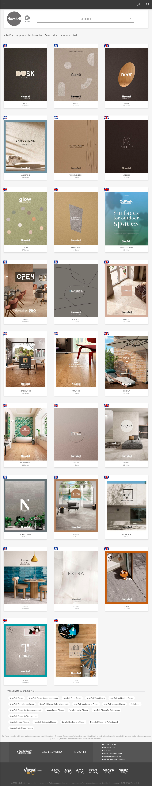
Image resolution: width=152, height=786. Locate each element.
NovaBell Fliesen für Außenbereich (104, 722)
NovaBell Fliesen (16, 698)
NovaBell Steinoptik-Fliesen (45, 722)
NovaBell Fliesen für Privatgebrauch (54, 704)
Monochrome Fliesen (55, 710)
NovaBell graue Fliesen (19, 722)
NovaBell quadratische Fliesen (86, 704)
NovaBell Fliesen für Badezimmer (106, 710)
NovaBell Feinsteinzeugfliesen (22, 704)
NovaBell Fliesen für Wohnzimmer (23, 716)
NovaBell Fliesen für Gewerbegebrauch (26, 710)
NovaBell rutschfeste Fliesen (21, 728)
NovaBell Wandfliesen (96, 698)
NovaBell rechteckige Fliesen (121, 698)
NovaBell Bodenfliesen (72, 698)
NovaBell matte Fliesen (78, 710)
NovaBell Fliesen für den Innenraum (43, 698)
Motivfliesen (135, 704)
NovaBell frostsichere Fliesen (73, 722)
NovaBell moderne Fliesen (114, 704)
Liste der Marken (109, 745)
